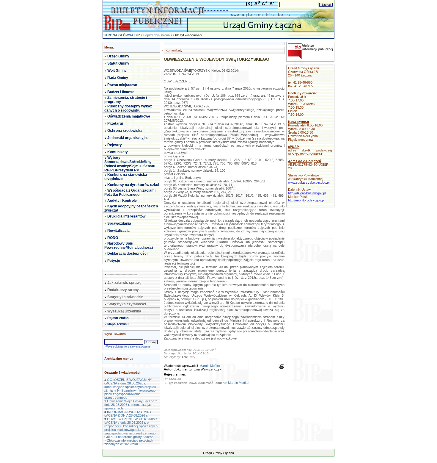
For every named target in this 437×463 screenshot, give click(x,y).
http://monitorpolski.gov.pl (306, 200)
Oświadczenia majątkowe (128, 116)
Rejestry (114, 145)
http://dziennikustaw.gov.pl (307, 193)
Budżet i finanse (120, 92)
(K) (249, 3)
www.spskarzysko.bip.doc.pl (308, 182)
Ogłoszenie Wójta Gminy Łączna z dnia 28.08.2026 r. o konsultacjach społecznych (130, 404)
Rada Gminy (117, 78)
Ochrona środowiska (124, 131)
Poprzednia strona (156, 35)
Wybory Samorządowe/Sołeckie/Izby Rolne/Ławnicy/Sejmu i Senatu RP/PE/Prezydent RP (129, 164)
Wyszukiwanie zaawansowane (128, 346)
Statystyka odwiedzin (125, 297)
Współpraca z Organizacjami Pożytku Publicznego (129, 192)
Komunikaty (117, 152)
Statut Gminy (118, 63)
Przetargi (115, 123)
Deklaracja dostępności (127, 253)
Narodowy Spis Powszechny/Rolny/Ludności (128, 245)
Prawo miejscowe (122, 85)
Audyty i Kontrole (122, 200)
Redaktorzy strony (123, 290)
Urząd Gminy (118, 56)
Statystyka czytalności (126, 304)
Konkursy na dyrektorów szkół (133, 185)
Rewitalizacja (118, 231)
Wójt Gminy (117, 70)
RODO (112, 238)
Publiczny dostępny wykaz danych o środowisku (128, 108)
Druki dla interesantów (126, 216)
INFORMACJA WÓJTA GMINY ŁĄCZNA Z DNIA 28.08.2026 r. (128, 413)
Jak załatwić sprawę (124, 283)
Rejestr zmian (118, 318)
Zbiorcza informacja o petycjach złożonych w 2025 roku (128, 442)
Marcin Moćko (209, 365)
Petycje (113, 261)
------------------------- (122, 274)
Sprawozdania (119, 223)
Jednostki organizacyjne (128, 138)
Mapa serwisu (118, 324)
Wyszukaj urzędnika (124, 311)
